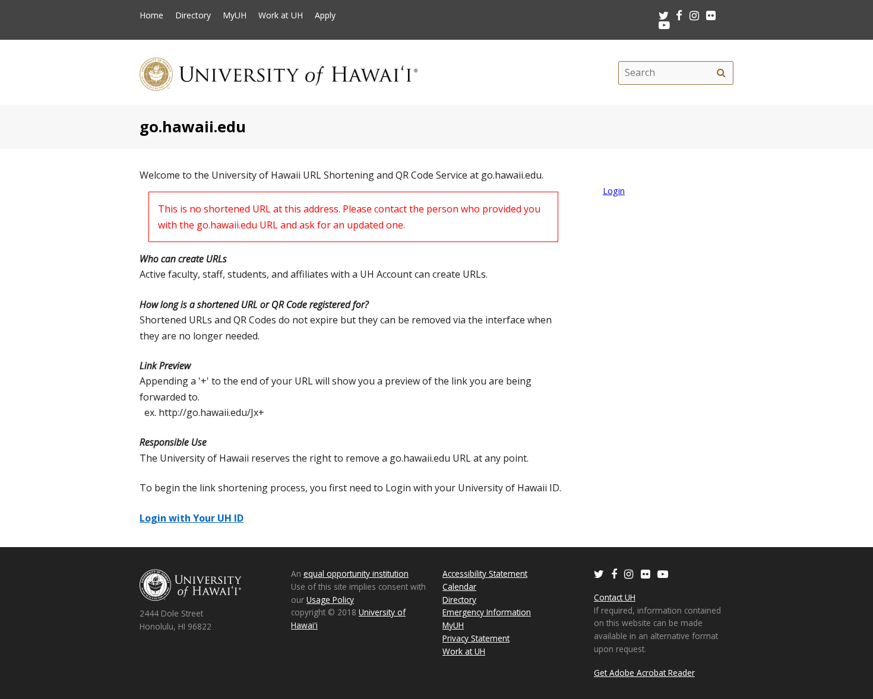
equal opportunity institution (356, 573)
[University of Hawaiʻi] (278, 73)
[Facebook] (614, 573)
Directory (193, 15)
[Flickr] (645, 573)
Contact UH (614, 597)
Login (614, 190)
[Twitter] (599, 573)
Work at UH (280, 15)
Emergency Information (486, 612)
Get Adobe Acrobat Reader (644, 672)
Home (151, 15)
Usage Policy (330, 599)
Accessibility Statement (484, 573)
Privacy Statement (476, 638)
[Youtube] (664, 24)
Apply (325, 15)
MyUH (234, 15)
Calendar (459, 586)
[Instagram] (629, 573)
